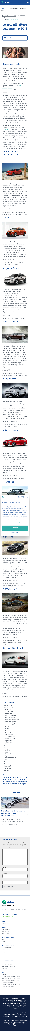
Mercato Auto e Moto (9, 15)
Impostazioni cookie (13, 1020)
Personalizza (14, 532)
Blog (7, 8)
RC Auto (7, 130)
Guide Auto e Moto (10, 738)
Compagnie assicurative (8, 987)
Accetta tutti (15, 527)
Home (2, 8)
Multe (6, 752)
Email (4, 873)
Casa (3, 962)
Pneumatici (8, 754)
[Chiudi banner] (27, 497)
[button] (2, 814)
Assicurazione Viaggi (10, 723)
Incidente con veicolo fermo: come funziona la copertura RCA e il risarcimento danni (13, 813)
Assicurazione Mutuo (10, 721)
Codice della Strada (10, 736)
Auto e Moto (7, 733)
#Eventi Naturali (7, 780)
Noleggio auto (8, 742)
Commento (6, 847)
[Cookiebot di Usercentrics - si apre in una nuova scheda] (18, 497)
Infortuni (4, 954)
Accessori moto (8, 707)
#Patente (5, 784)
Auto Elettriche (9, 734)
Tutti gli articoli (6, 929)
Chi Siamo (4, 974)
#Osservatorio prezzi (20, 782)
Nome (4, 867)
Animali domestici (6, 956)
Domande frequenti (9, 748)
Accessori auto (8, 705)
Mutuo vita (5, 950)
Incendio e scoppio (7, 964)
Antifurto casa (8, 709)
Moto (5, 760)
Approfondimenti (9, 711)
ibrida (10, 88)
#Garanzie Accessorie (19, 780)
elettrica (4, 88)
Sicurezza (6, 770)
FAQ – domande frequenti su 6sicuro (11, 980)
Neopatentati (8, 740)
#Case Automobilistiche (19, 778)
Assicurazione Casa (10, 717)
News (5, 762)
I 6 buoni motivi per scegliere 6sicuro (11, 976)
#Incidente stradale (8, 782)
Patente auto (7, 768)
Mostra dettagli (21, 522)
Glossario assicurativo (7, 982)
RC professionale (6, 948)
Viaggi (3, 952)
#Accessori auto (7, 778)
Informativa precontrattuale (18, 1022)
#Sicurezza (11, 784)
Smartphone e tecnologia (8, 966)
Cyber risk (4, 968)
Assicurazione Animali (10, 715)
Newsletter (7, 764)
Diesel (20, 86)
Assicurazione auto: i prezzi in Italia (11, 978)
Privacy (5, 1020)
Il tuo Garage (7, 750)
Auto (5, 730)
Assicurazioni (8, 713)
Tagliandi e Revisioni (10, 756)
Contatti (4, 923)
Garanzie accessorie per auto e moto (11, 984)
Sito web (5, 879)
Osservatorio (7, 766)
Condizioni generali (8, 1024)
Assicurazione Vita (9, 725)
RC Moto (7, 728)
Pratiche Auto (8, 744)
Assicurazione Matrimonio (12, 719)
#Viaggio (23, 784)
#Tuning (17, 784)
